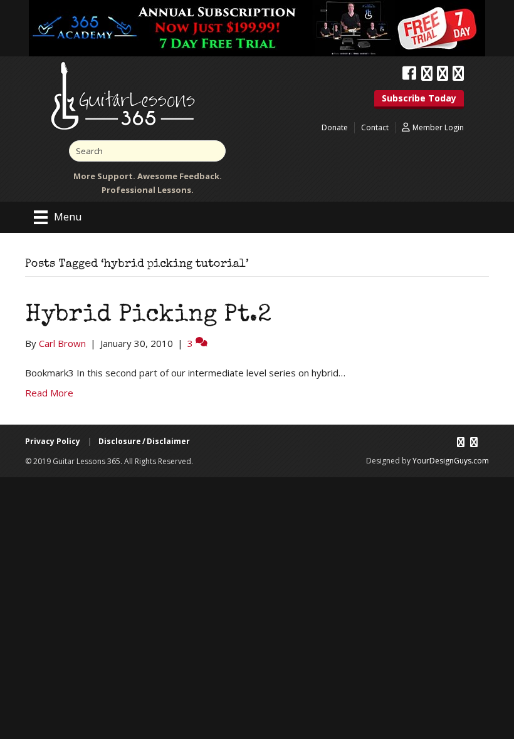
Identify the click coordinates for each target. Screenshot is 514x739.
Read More (49, 392)
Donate (335, 127)
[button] (419, 99)
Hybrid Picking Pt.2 (148, 316)
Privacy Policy (52, 441)
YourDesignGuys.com (450, 460)
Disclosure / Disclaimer (144, 441)
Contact (375, 127)
